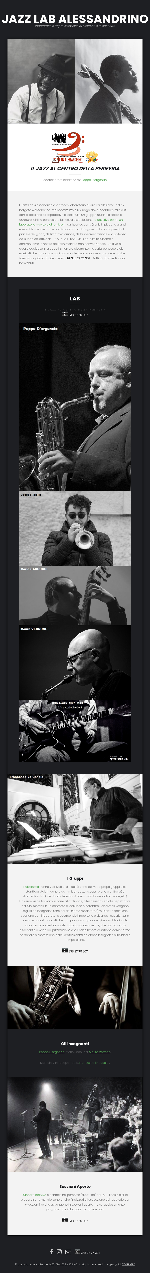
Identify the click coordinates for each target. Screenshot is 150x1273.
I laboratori (31, 887)
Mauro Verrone (99, 1052)
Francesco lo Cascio (93, 1063)
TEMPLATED (128, 1264)
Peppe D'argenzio (94, 180)
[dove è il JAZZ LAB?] (68, 162)
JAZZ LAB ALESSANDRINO (75, 19)
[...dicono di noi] (91, 162)
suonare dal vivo (34, 1195)
